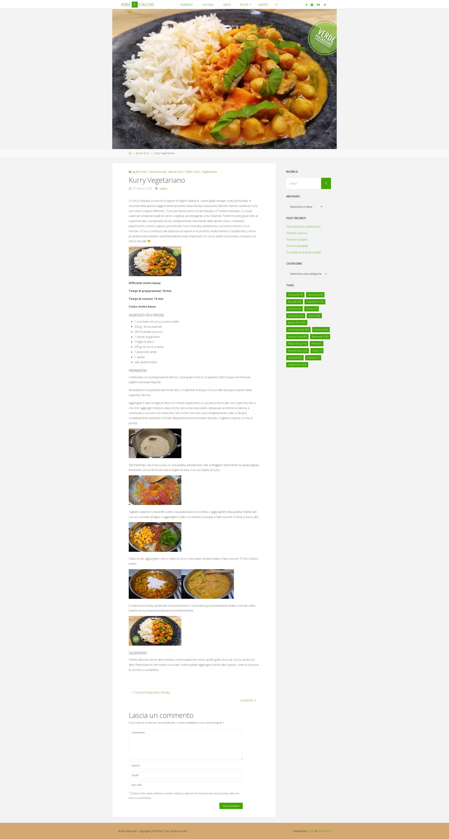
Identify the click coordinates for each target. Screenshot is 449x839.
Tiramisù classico (296, 233)
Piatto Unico (192, 172)
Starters (313, 357)
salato (163, 188)
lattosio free (175, 172)
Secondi (295, 357)
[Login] (325, 4)
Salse (317, 350)
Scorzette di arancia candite (303, 252)
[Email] (318, 4)
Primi (316, 343)
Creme (311, 308)
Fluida (310, 831)
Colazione (315, 301)
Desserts (295, 315)
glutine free (142, 153)
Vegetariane (209, 172)
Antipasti (295, 294)
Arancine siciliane (297, 239)
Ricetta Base (297, 350)
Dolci (314, 315)
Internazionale (157, 172)
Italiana (321, 329)
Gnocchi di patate (297, 246)
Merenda (320, 336)
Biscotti (294, 301)
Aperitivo (315, 294)
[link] (276, 4)
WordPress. (324, 831)
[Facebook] (306, 4)
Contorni (294, 308)
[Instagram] (312, 4)
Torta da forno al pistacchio (303, 226)
